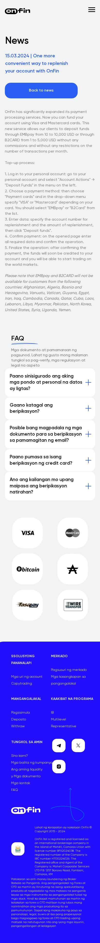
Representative (63, 726)
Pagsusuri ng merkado (69, 670)
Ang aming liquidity (26, 769)
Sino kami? (19, 756)
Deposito (18, 719)
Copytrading (21, 683)
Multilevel (58, 719)
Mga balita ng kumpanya (32, 762)
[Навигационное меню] (91, 9)
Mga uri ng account (26, 676)
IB (52, 712)
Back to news (41, 90)
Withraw (18, 726)
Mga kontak (20, 783)
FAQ (14, 790)
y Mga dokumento (26, 776)
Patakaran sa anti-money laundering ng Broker (43, 879)
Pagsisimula (20, 712)
